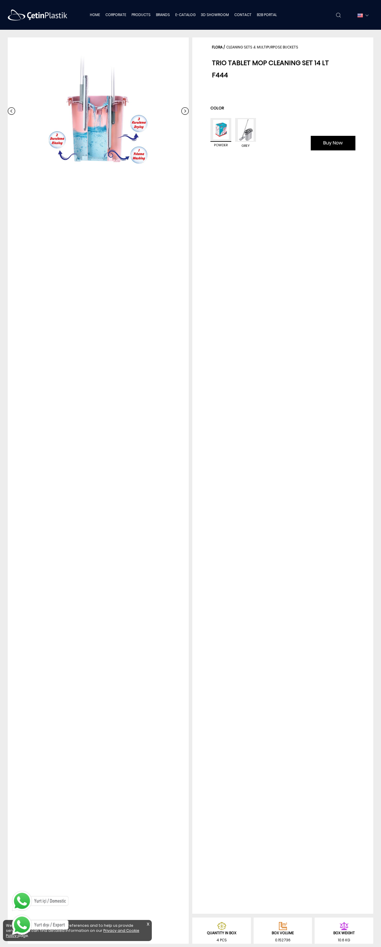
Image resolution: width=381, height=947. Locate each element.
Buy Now (333, 142)
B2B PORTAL (267, 14)
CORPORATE (115, 14)
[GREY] (245, 130)
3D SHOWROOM (215, 14)
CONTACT (243, 14)
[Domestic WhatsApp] (40, 901)
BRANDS (163, 14)
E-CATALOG (185, 14)
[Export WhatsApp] (40, 924)
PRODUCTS (141, 14)
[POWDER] (220, 130)
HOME (95, 14)
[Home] (37, 15)
